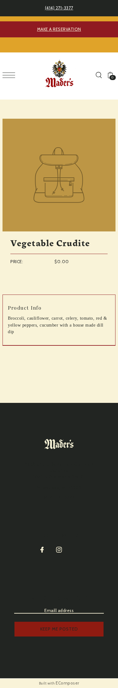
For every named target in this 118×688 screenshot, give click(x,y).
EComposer (67, 682)
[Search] (98, 74)
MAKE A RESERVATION (59, 29)
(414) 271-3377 (59, 7)
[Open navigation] (10, 75)
